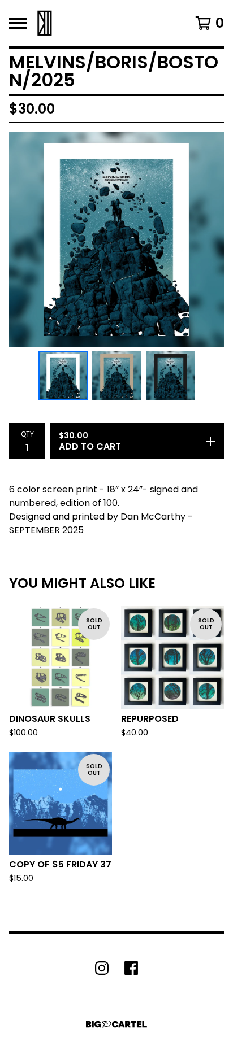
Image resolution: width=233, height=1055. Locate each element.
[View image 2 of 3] (116, 375)
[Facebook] (131, 968)
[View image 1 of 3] (63, 375)
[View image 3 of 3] (170, 375)
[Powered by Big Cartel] (116, 1024)
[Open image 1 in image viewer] (116, 239)
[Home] (44, 23)
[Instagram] (102, 968)
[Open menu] (18, 23)
